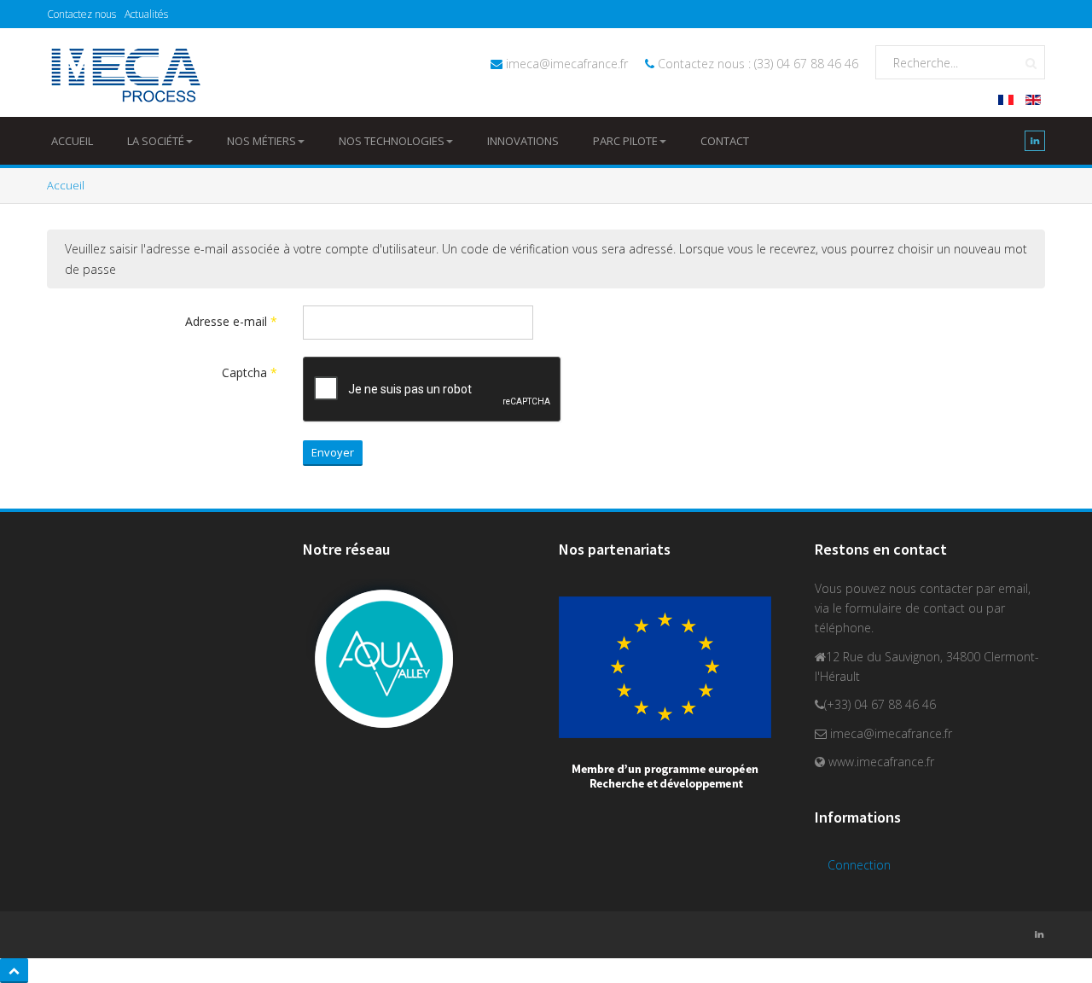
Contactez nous (81, 14)
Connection (859, 865)
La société (155, 140)
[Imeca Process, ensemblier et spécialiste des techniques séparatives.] (125, 75)
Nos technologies (391, 140)
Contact (724, 140)
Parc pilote (625, 140)
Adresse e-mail (231, 321)
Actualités (146, 14)
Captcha (249, 372)
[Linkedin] (1035, 144)
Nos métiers (261, 140)
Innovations (523, 140)
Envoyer (332, 452)
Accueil (72, 140)
